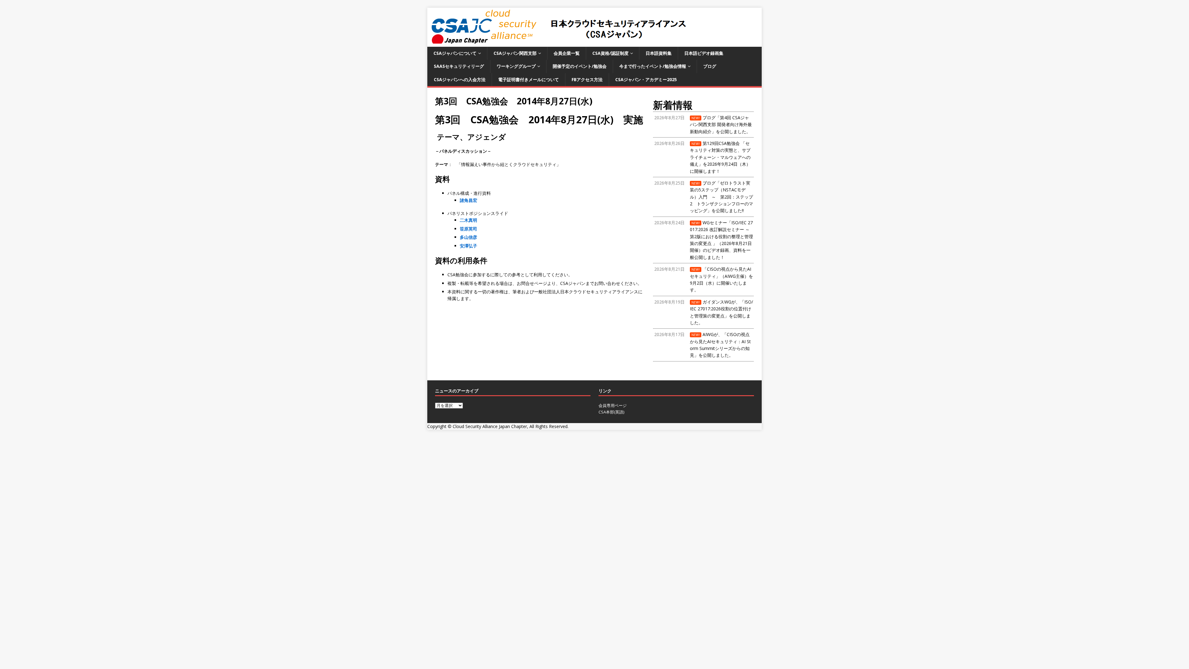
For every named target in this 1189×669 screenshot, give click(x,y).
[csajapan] (557, 43)
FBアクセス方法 (587, 79)
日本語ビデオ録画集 (703, 53)
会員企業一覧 (567, 53)
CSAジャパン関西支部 (515, 53)
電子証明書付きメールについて (528, 79)
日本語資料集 (659, 53)
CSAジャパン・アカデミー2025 (646, 79)
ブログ (709, 66)
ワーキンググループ (516, 66)
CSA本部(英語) (611, 412)
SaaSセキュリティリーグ (459, 66)
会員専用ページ (613, 405)
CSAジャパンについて (455, 53)
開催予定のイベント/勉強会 (580, 66)
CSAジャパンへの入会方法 (460, 79)
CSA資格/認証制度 (610, 53)
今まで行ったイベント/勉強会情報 (652, 66)
